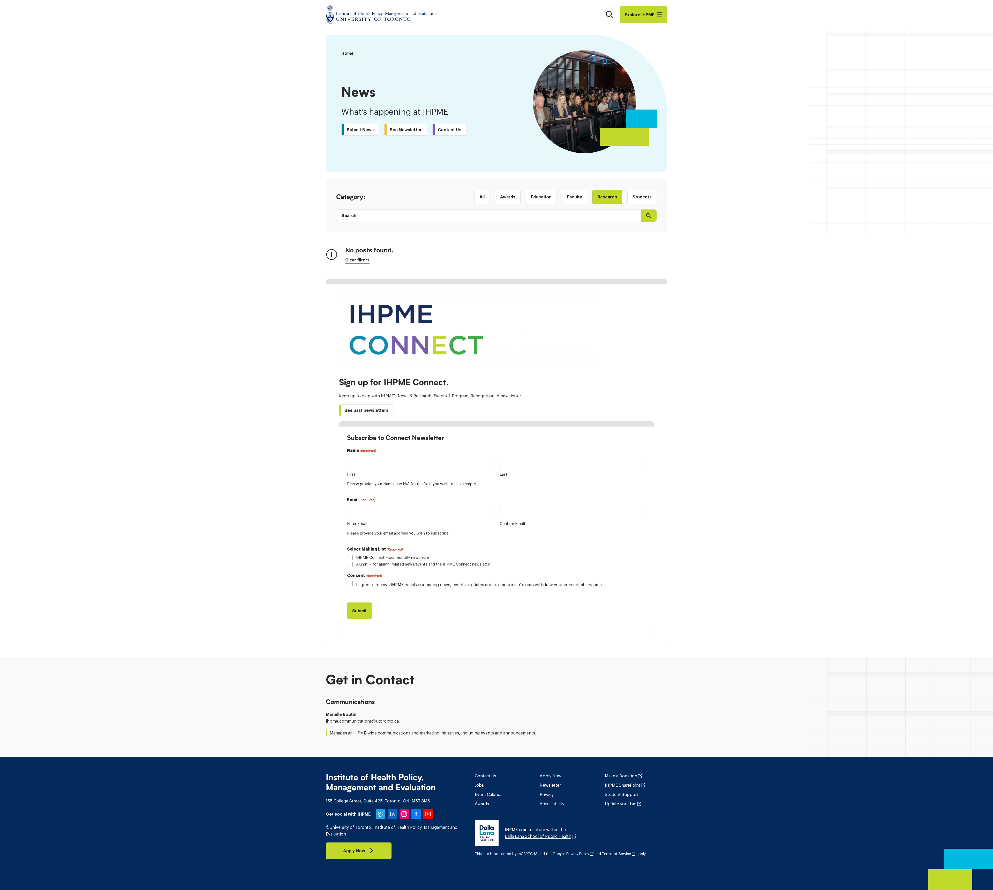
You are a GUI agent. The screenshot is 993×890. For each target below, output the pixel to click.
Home (347, 53)
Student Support (621, 794)
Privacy (547, 794)
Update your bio (620, 804)
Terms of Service (616, 854)
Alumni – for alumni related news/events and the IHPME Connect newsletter (423, 564)
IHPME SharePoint (622, 785)
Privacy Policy (577, 854)
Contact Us (485, 776)
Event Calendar (489, 794)
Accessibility (552, 804)
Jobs (479, 785)
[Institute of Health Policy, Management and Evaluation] (381, 14)
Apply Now (550, 776)
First (351, 474)
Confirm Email (512, 523)
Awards (482, 804)
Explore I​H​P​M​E (639, 15)
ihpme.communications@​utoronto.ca (362, 721)
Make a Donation (621, 776)
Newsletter (550, 785)
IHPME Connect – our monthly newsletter (393, 557)
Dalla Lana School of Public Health (538, 836)
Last (503, 474)
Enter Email (357, 523)
